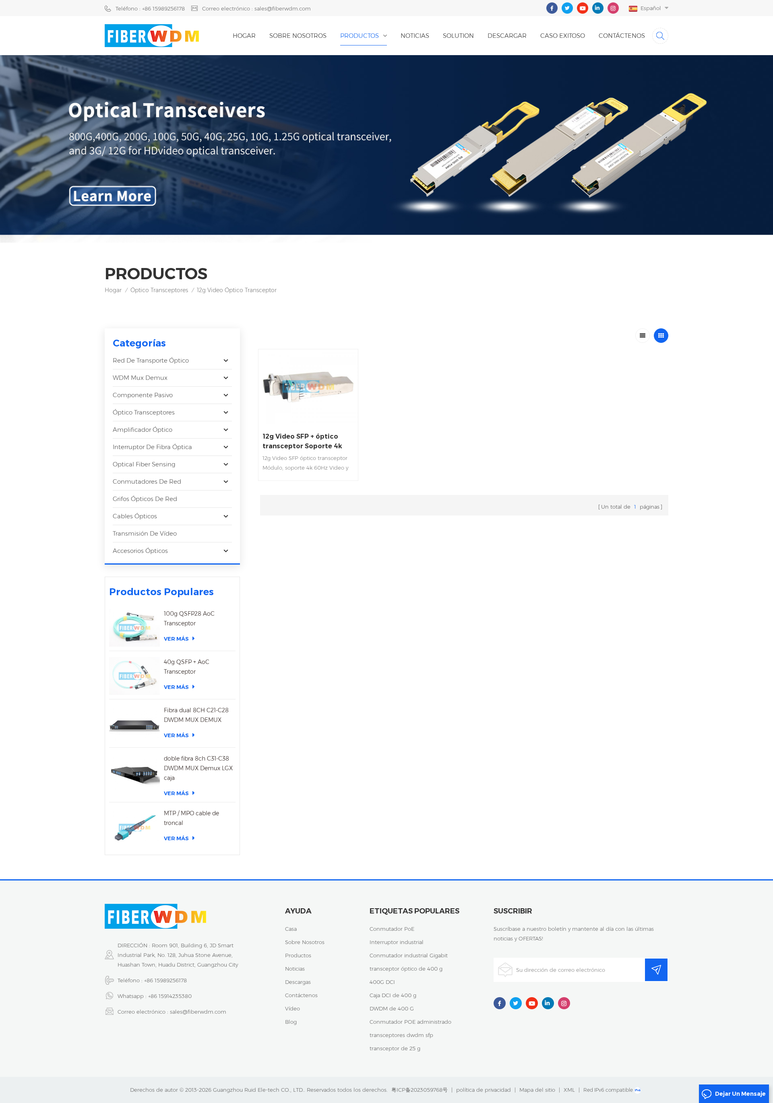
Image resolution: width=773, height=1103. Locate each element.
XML (569, 1090)
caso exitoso (562, 35)
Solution (458, 35)
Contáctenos (622, 35)
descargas (298, 982)
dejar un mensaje (740, 1093)
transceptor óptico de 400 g (406, 968)
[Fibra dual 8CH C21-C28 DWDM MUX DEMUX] (134, 724)
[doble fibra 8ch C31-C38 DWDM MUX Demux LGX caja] (134, 773)
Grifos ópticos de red (145, 499)
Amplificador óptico (142, 429)
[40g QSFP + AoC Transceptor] (134, 676)
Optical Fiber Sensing (144, 464)
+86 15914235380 (170, 996)
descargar (507, 35)
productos (298, 955)
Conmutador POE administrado (410, 1021)
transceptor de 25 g (395, 1048)
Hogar (244, 35)
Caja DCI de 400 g (393, 995)
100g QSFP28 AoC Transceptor (189, 618)
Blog (291, 1021)
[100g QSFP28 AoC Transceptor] (134, 628)
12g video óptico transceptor (237, 290)
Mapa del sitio (537, 1090)
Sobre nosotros (298, 35)
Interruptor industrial (397, 942)
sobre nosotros (304, 942)
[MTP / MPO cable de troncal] (134, 827)
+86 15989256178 (165, 980)
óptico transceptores (159, 290)
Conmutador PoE (392, 929)
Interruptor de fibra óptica (152, 447)
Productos (359, 35)
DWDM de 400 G (392, 1008)
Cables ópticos (135, 516)
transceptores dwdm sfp (401, 1035)
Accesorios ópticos (140, 551)
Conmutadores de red (147, 481)
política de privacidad (483, 1090)
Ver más (176, 638)
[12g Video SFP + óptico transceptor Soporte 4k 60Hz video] (308, 386)
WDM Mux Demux (140, 377)
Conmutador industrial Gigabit (409, 955)
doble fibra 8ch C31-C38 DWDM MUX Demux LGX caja (198, 768)
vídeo (292, 1008)
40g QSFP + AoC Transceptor (186, 666)
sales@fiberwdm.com (198, 1011)
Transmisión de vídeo (145, 533)
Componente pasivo (143, 395)
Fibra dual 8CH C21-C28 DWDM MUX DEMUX (196, 715)
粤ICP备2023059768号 (419, 1090)
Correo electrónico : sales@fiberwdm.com (256, 8)
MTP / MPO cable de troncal (191, 818)
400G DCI (382, 982)
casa (291, 929)
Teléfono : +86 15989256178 (150, 8)
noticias (415, 35)
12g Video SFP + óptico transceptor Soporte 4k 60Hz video (302, 442)
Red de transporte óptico (151, 360)
